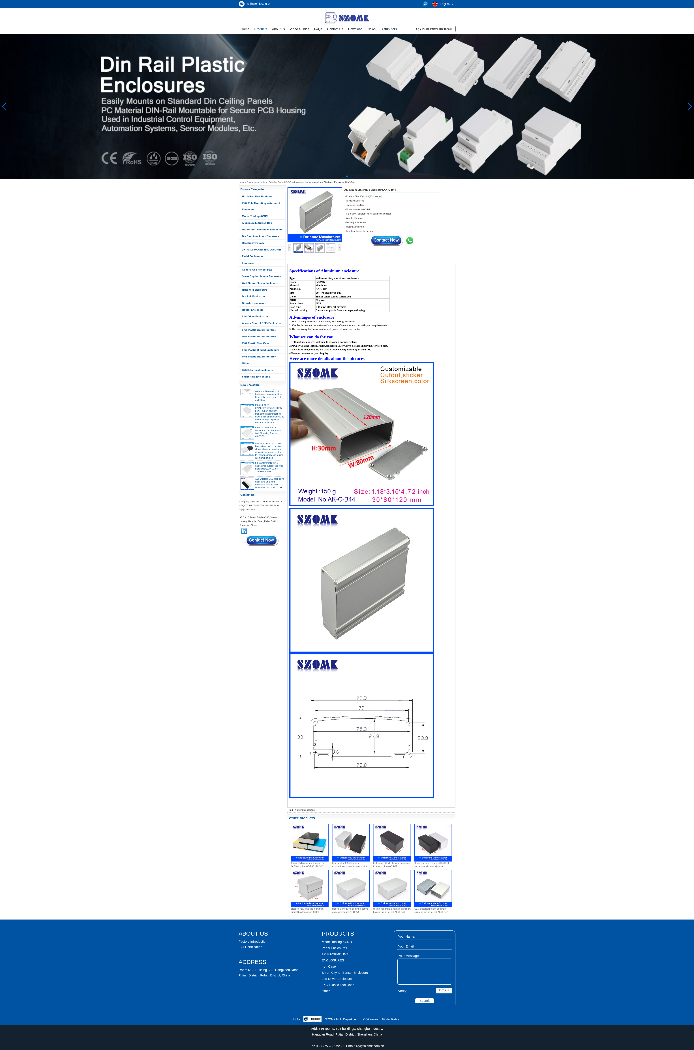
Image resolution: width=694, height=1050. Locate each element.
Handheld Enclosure (254, 289)
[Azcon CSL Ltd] (312, 1019)
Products (260, 29)
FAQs (318, 29)
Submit (424, 1000)
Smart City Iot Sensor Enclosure (261, 276)
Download (355, 29)
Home (245, 29)
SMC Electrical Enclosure (257, 369)
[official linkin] (426, 4)
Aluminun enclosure (305, 810)
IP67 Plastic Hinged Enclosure (260, 349)
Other (245, 363)
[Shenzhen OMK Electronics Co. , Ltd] (347, 23)
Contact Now (262, 540)
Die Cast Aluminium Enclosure (260, 236)
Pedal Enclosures (253, 256)
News (371, 29)
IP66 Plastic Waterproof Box (259, 336)
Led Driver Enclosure (255, 316)
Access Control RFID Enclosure (261, 323)
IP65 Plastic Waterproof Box (259, 329)
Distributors (388, 29)
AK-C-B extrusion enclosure (297, 182)
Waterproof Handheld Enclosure (262, 229)
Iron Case (248, 263)
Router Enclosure (253, 309)
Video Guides (299, 29)
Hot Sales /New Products (257, 196)
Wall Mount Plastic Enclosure (260, 283)
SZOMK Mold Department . (342, 1019)
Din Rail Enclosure (253, 296)
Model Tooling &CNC (255, 216)
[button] (341, 176)
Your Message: (409, 956)
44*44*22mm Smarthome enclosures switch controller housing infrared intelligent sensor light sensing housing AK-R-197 (269, 484)
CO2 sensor (371, 1019)
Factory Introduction (253, 941)
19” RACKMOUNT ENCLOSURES (262, 249)
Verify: (402, 991)
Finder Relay (390, 1019)
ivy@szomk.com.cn (258, 3)
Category (251, 182)
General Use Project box (257, 269)
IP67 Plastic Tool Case (255, 343)
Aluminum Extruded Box (270, 182)
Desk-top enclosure (254, 303)
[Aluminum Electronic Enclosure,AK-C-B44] (314, 214)
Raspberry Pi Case (253, 242)
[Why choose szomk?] (347, 178)
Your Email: (406, 946)
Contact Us (335, 29)
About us (278, 29)
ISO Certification (250, 947)
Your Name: (406, 936)
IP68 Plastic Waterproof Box (259, 356)
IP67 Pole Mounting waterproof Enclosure (261, 206)
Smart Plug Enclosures (256, 376)
